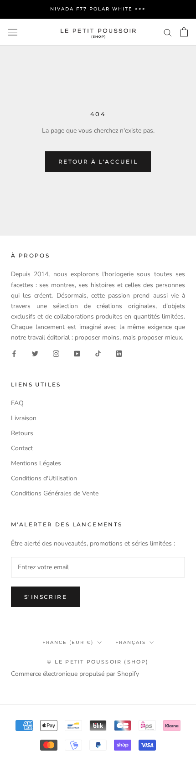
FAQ (17, 403)
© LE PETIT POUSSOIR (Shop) (98, 662)
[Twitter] (35, 353)
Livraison (23, 418)
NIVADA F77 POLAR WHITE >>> (98, 9)
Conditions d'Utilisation (44, 478)
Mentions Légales (36, 463)
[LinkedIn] (119, 353)
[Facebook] (14, 353)
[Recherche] (168, 32)
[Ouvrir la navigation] (12, 32)
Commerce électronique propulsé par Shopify (75, 673)
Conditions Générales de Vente (54, 493)
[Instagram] (56, 353)
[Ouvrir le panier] (184, 31)
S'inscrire (45, 596)
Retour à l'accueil (98, 161)
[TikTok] (98, 353)
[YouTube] (77, 353)
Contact (22, 448)
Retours (22, 433)
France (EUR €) (67, 642)
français (130, 642)
